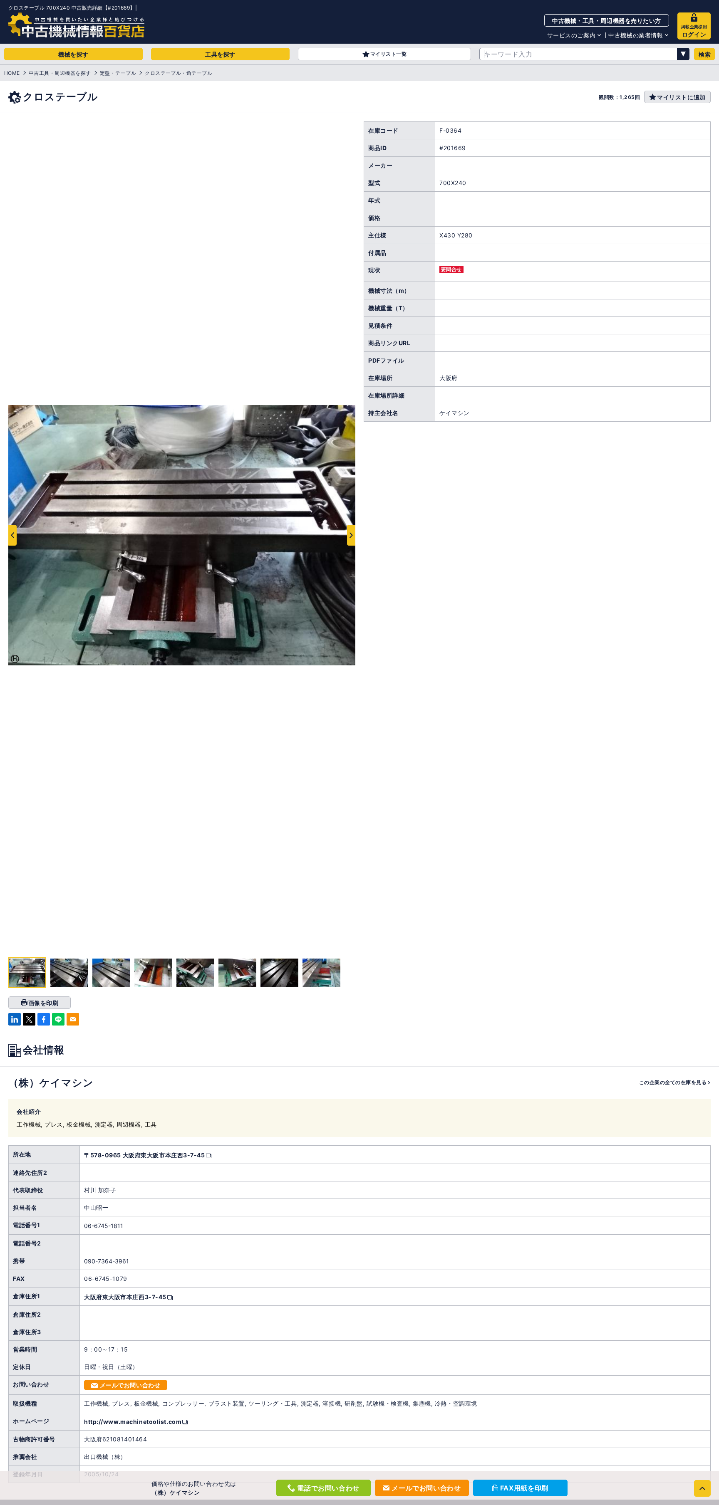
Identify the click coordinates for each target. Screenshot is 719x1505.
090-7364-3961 (106, 1261)
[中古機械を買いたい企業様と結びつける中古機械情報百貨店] (76, 24)
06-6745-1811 (103, 1225)
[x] (29, 1019)
